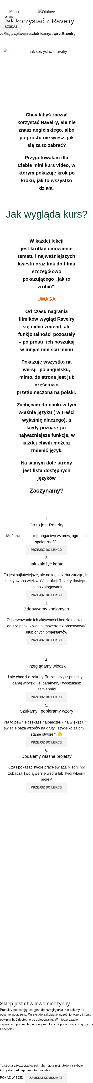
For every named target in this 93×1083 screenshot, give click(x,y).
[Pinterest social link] (55, 3)
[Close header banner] (6, 1038)
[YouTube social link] (49, 3)
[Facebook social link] (37, 3)
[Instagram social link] (43, 3)
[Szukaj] (77, 11)
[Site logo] (46, 12)
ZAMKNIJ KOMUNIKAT (45, 1078)
